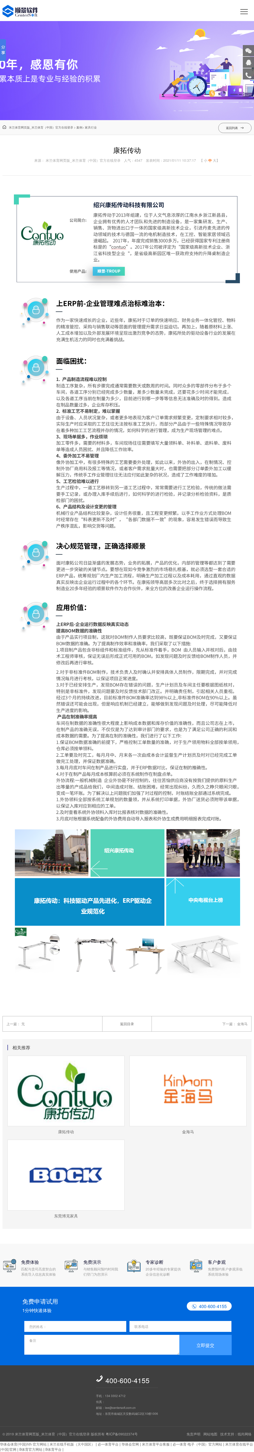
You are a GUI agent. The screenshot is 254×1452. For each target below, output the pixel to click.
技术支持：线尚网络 (236, 1433)
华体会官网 (130, 1444)
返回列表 (235, 128)
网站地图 (210, 1433)
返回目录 (127, 1023)
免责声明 (193, 1433)
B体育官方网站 (30, 1449)
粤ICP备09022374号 (122, 1433)
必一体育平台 (108, 1444)
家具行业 (91, 127)
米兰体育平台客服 (156, 1444)
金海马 (242, 1023)
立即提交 (205, 1345)
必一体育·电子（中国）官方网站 (197, 1444)
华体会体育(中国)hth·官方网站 (23, 1444)
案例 (79, 127)
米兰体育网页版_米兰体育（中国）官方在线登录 (37, 127)
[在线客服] (248, 62)
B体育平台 (53, 1449)
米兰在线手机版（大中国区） (72, 1444)
